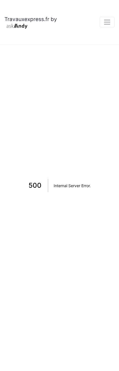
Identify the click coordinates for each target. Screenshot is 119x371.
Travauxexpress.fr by (30, 19)
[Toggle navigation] (107, 22)
